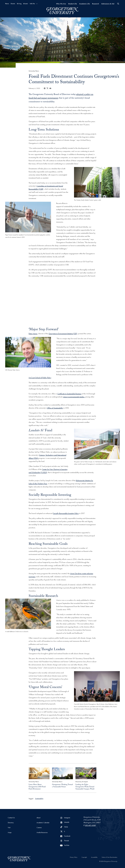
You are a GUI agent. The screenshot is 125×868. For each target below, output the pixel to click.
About (38, 818)
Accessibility (94, 857)
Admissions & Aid (107, 4)
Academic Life (84, 4)
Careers (39, 827)
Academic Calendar (43, 822)
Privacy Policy (73, 857)
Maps (9, 832)
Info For (32, 4)
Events (13, 4)
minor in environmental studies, (74, 397)
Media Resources (42, 832)
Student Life (72, 4)
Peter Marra (33, 333)
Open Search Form (118, 3)
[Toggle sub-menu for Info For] (37, 4)
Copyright (84, 857)
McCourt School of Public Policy (40, 377)
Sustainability (39, 798)
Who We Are (61, 4)
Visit (9, 827)
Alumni (25, 4)
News (7, 4)
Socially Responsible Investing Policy (66, 513)
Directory (11, 822)
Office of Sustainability (55, 408)
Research (95, 4)
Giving (19, 4)
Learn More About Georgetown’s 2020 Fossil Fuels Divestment (37, 787)
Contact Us (11, 818)
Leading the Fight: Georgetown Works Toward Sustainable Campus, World (84, 787)
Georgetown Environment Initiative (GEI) (63, 333)
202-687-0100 (90, 825)
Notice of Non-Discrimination (109, 857)
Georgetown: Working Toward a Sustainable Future (62, 785)
